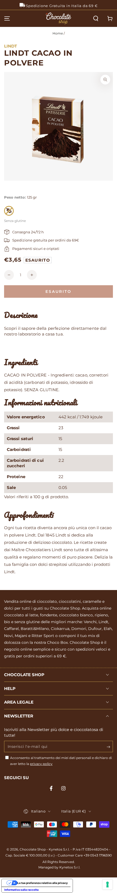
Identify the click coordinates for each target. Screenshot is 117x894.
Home (58, 33)
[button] (96, 18)
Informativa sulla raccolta (21, 889)
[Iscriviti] (110, 747)
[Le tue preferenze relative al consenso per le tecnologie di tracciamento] (107, 884)
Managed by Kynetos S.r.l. (59, 867)
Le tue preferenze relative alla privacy (42, 882)
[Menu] (7, 18)
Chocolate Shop (33, 849)
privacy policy (41, 764)
